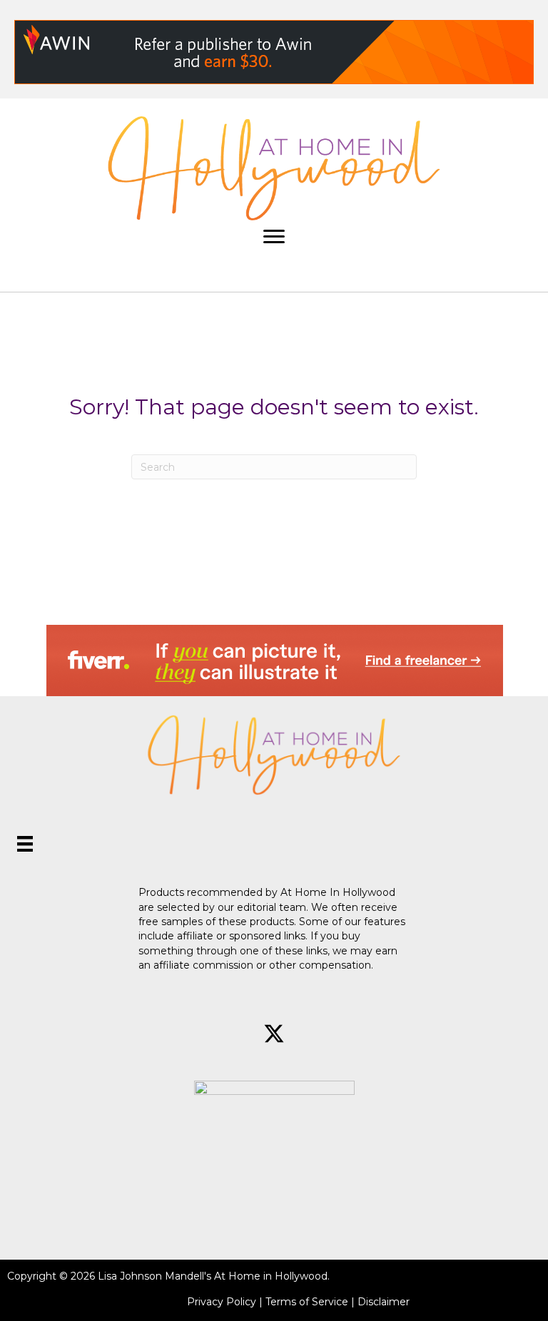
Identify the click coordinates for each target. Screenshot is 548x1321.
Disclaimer (383, 1301)
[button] (224, 1033)
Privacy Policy (221, 1301)
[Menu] (274, 237)
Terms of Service (306, 1301)
